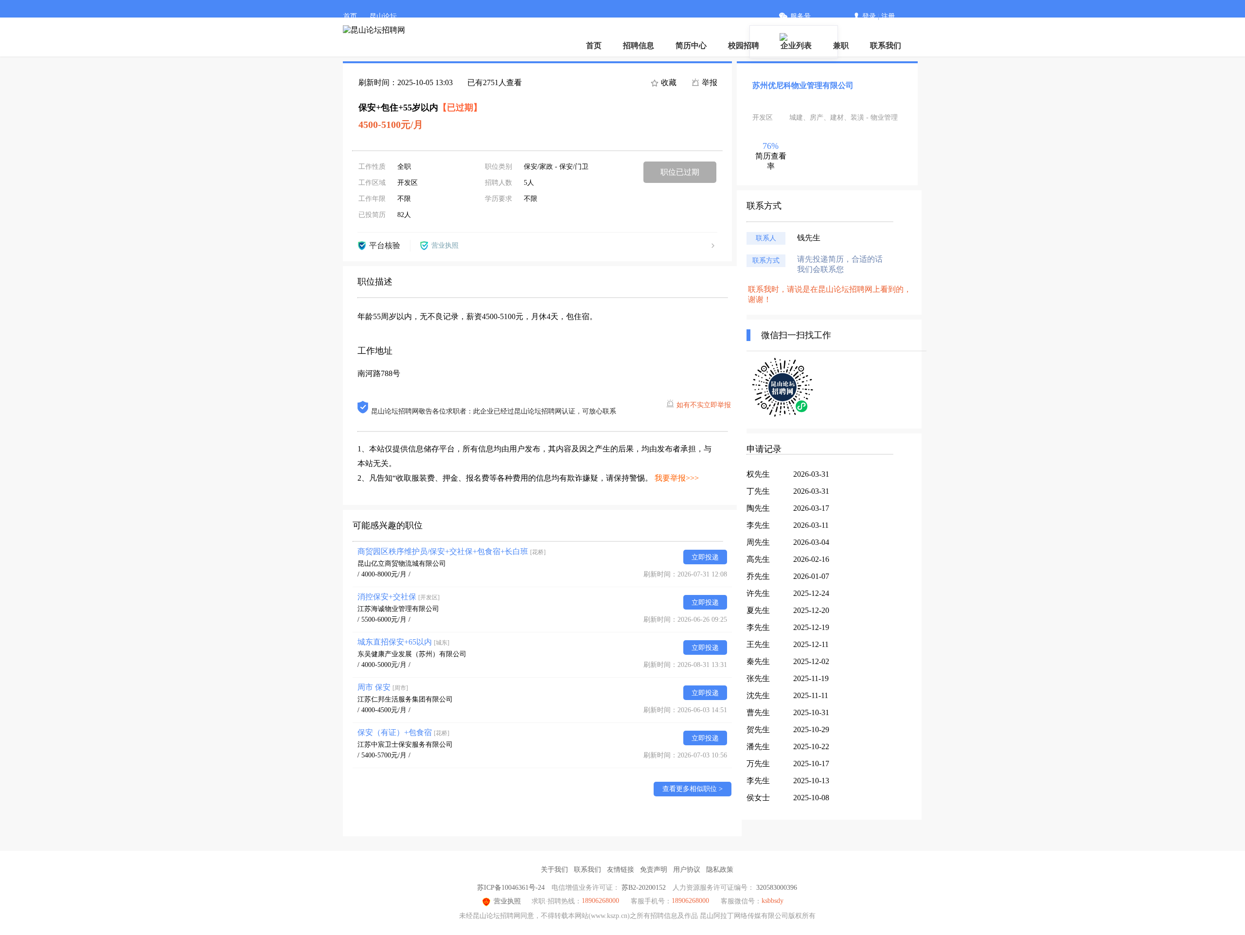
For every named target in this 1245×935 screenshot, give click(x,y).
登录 (869, 16)
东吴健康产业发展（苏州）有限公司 (411, 654)
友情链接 (620, 869)
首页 (350, 16)
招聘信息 (638, 45)
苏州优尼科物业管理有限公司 (803, 85)
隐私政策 (719, 869)
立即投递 (705, 557)
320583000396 (776, 887)
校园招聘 (743, 45)
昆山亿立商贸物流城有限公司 (401, 563)
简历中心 (691, 45)
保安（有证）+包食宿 (403, 732)
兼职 (841, 45)
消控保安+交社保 (398, 597)
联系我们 (885, 45)
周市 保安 (382, 687)
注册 (888, 16)
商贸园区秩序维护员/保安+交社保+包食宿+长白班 (451, 551)
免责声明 (653, 869)
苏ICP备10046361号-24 (511, 887)
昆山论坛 (383, 16)
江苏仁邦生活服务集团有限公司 (405, 699)
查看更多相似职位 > (692, 788)
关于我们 (554, 869)
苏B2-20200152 (644, 887)
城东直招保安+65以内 (403, 642)
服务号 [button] (800, 16)
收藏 (667, 82)
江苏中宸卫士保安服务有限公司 (405, 744)
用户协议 (686, 869)
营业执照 (507, 901)
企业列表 (796, 45)
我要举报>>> (677, 478)
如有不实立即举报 (703, 405)
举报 (708, 82)
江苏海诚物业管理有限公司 (398, 608)
